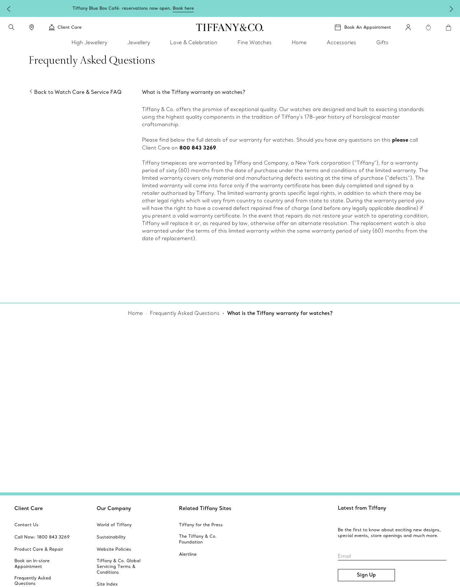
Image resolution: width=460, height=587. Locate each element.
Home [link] (299, 42)
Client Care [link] (70, 27)
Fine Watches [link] (255, 42)
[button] (11, 27)
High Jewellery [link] (89, 42)
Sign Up (366, 575)
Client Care (28, 508)
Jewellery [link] (138, 42)
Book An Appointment (367, 27)
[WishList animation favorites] (428, 28)
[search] (11, 27)
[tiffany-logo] (230, 27)
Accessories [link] (341, 42)
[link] (31, 27)
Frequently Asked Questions (185, 313)
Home (135, 313)
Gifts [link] (382, 42)
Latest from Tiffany (362, 508)
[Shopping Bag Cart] (448, 28)
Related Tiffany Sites (205, 508)
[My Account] (408, 27)
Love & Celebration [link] (193, 42)
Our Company (114, 508)
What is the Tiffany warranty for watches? (279, 313)
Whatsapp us (423, 8)
